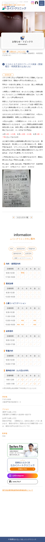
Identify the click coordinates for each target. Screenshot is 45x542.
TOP (4, 51)
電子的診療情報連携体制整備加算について (17, 490)
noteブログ (17, 482)
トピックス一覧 (22, 217)
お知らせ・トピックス (17, 51)
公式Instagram (18, 475)
